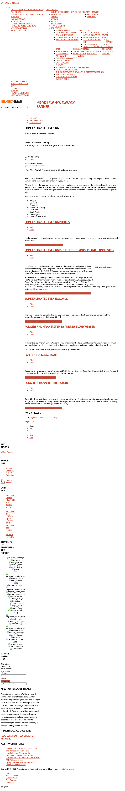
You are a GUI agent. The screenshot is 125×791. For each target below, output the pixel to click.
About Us (91, 16)
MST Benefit (61, 56)
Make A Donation (10, 474)
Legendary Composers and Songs (44, 417)
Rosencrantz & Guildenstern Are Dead (72, 67)
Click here (29, 349)
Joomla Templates (66, 769)
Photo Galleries (58, 26)
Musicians (15, 16)
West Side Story (63, 63)
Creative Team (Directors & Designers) (27, 10)
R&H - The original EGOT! (41, 355)
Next (32, 435)
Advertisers (56, 23)
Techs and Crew (18, 19)
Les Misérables (62, 53)
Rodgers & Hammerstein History (46, 383)
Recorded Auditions (37, 14)
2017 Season (56, 28)
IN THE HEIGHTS (89, 37)
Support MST (93, 12)
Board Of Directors (19, 83)
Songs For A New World (66, 58)
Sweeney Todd (62, 79)
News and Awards (19, 81)
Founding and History (21, 93)
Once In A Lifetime (63, 60)
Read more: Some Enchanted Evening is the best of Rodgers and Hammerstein (58, 293)
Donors (54, 19)
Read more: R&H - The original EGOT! (40, 377)
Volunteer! (56, 14)
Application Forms (19, 28)
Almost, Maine (62, 51)
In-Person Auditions (20, 14)
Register (14, 90)
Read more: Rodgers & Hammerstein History (43, 408)
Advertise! (10, 470)
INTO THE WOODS (90, 33)
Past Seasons (93, 14)
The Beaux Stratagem (65, 74)
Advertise (55, 21)
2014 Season (103, 35)
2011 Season (109, 45)
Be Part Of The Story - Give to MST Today (69, 12)
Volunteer (10, 468)
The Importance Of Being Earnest (87, 51)
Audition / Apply (18, 21)
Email (32, 230)
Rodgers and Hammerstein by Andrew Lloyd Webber (60, 326)
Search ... (5, 684)
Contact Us (16, 88)
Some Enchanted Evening (67, 70)
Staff (13, 86)
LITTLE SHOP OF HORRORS (66, 33)
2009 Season (107, 51)
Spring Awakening (81, 49)
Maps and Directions (20, 95)
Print (32, 227)
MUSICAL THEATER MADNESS (67, 40)
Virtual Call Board (19, 30)
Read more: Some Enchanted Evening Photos (44, 245)
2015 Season (103, 33)
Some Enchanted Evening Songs (46, 298)
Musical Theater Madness (94, 46)
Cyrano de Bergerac (92, 40)
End (31, 437)
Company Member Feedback (22, 23)
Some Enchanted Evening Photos (47, 222)
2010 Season (107, 49)
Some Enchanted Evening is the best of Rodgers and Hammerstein (69, 250)
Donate (54, 16)
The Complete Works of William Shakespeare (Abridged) (80, 72)
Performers (16, 12)
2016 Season (84, 30)
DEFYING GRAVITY (90, 35)
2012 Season (109, 41)
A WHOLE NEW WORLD (64, 35)
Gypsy (59, 49)
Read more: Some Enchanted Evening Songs (43, 321)
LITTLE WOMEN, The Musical (67, 37)
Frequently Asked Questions (23, 26)
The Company (52, 10)
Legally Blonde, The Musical (85, 53)
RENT (85, 42)
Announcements (63, 30)
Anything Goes (90, 44)
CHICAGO (59, 65)
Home (8, 7)
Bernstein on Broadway (66, 77)
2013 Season (103, 37)
